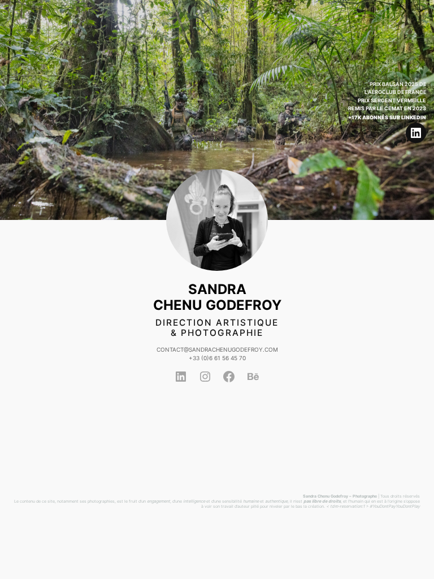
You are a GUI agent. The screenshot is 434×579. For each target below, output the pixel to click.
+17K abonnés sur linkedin (387, 117)
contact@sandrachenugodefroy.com (217, 349)
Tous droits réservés (400, 496)
